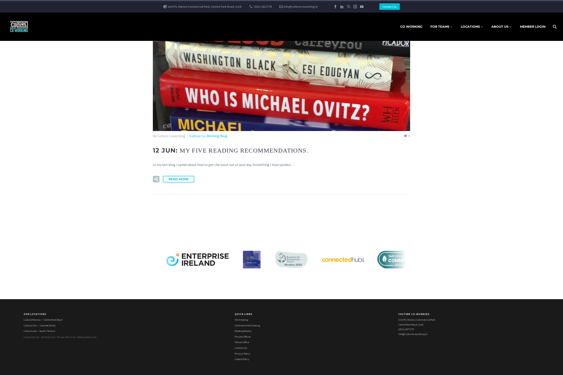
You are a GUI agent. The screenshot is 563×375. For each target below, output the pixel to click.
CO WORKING (411, 27)
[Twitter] (348, 6)
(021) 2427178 (263, 7)
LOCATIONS (470, 27)
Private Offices (243, 336)
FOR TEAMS (439, 27)
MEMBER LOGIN (532, 27)
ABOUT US (499, 27)
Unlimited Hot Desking (247, 325)
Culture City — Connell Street (39, 325)
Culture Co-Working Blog (208, 136)
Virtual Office (242, 342)
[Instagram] (355, 6)
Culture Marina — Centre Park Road (43, 319)
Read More (178, 179)
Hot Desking (241, 319)
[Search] (554, 26)
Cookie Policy (242, 359)
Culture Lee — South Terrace (39, 331)
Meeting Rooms (243, 331)
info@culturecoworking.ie (301, 7)
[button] (156, 179)
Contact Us (389, 7)
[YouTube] (361, 6)
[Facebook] (335, 6)
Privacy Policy (242, 353)
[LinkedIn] (342, 6)
